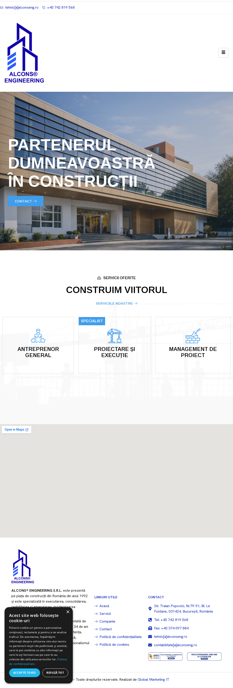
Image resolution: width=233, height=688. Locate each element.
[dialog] (39, 645)
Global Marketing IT (153, 679)
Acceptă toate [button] (24, 673)
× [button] (67, 612)
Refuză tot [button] (55, 673)
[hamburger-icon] (223, 52)
